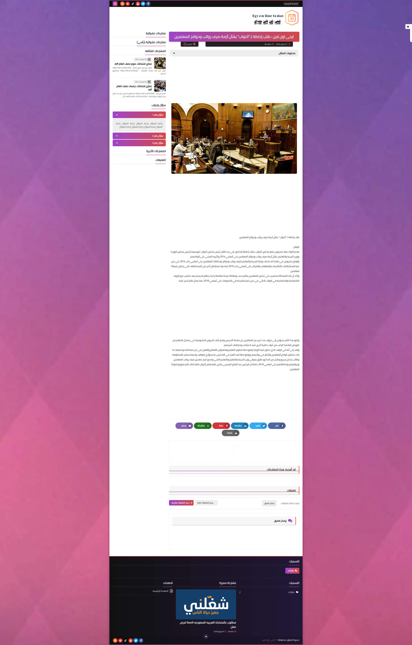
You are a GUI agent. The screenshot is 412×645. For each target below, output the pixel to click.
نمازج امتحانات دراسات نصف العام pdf (134, 88)
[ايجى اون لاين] (276, 17)
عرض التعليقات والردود (180, 503)
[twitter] (143, 3)
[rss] (122, 3)
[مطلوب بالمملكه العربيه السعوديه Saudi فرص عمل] (206, 604)
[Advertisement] (275, 81)
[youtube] (138, 3)
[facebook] (148, 3)
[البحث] (115, 3)
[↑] (206, 636)
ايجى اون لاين (268, 640)
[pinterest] (127, 3)
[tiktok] (133, 3)
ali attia (231, 631)
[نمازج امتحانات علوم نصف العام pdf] (160, 63)
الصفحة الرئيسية (291, 3)
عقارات (291, 570)
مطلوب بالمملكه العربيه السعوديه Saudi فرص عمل (208, 624)
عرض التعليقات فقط (205, 503)
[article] (203, 451)
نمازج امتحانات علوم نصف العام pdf (133, 63)
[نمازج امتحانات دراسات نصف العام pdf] (160, 86)
